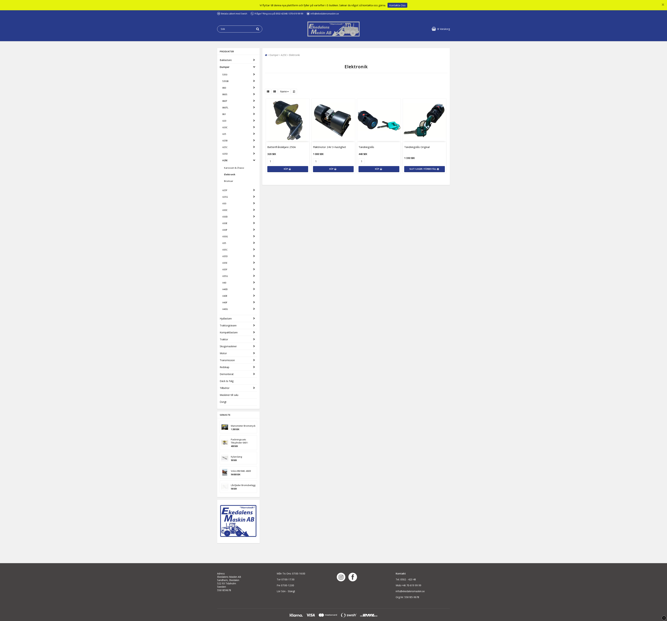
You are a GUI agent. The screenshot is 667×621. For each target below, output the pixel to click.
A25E (225, 160)
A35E (224, 262)
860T (224, 100)
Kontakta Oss (397, 5)
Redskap (224, 367)
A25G (225, 196)
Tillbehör (224, 388)
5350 (224, 74)
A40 (224, 282)
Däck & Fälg (226, 381)
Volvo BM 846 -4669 (241, 470)
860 (224, 87)
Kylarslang (236, 456)
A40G (225, 309)
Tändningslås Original (417, 147)
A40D (225, 289)
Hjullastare (226, 318)
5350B (225, 81)
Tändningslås (366, 147)
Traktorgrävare (228, 325)
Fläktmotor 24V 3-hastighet (329, 147)
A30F (224, 229)
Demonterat (227, 374)
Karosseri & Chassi (234, 167)
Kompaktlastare (229, 332)
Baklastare (226, 60)
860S (224, 94)
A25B (225, 140)
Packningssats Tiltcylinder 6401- (239, 441)
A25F (224, 190)
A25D (225, 153)
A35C (225, 249)
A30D (225, 216)
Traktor (224, 339)
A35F (224, 269)
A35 (224, 243)
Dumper (224, 67)
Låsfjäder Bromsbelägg (243, 485)
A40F (224, 302)
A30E (224, 223)
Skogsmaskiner (228, 346)
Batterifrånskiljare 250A (281, 147)
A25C (225, 147)
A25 (224, 133)
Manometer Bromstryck (243, 425)
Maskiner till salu (229, 395)
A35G (225, 276)
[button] (441, 29)
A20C (225, 127)
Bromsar (228, 181)
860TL (225, 107)
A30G (225, 236)
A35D (225, 256)
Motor (223, 353)
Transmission (227, 360)
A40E (224, 295)
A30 (224, 203)
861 (224, 114)
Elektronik (229, 174)
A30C (225, 210)
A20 (224, 120)
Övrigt (223, 402)
